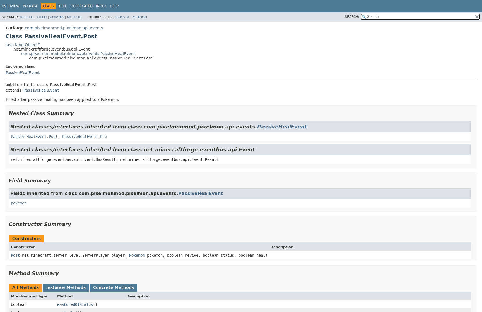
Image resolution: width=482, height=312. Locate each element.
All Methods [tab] (25, 287)
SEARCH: (352, 17)
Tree (63, 6)
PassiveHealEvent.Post (34, 136)
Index (101, 6)
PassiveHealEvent (23, 72)
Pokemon (137, 255)
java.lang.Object (22, 44)
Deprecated (82, 6)
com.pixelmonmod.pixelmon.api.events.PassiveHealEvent (78, 53)
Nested (26, 17)
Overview (11, 6)
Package (30, 6)
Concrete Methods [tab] (113, 287)
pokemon (18, 203)
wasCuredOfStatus (75, 304)
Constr (57, 17)
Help (114, 6)
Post (15, 255)
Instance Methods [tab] (66, 287)
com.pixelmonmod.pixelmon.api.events (64, 28)
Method (74, 17)
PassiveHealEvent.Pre (84, 136)
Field (42, 17)
